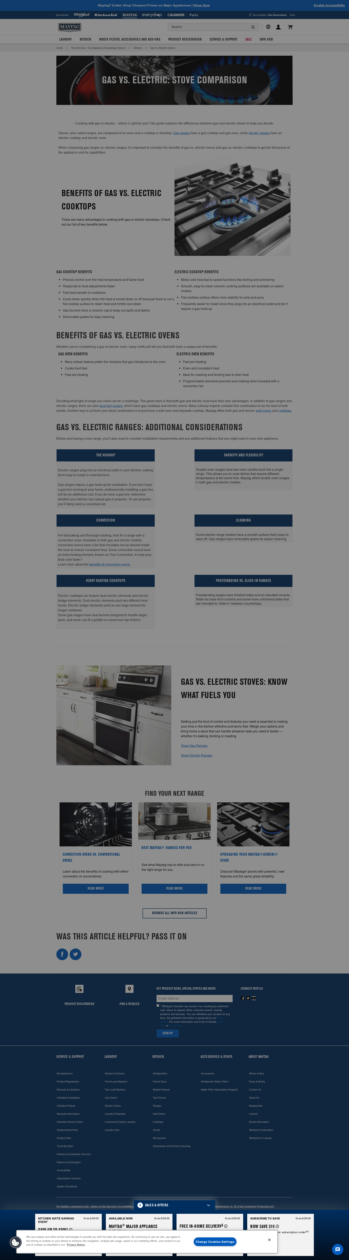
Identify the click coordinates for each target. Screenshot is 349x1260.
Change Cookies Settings (215, 1242)
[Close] (269, 1239)
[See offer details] (71, 1230)
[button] (174, 1205)
